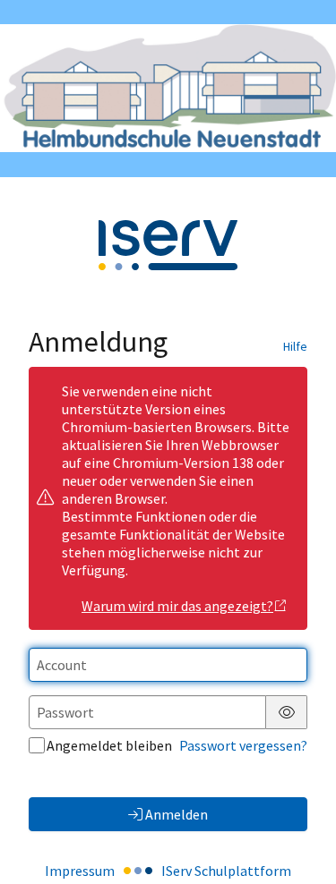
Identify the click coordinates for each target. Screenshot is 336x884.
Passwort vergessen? (243, 745)
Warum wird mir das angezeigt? (177, 606)
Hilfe (295, 346)
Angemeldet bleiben (109, 745)
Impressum (80, 871)
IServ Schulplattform (226, 871)
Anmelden (176, 814)
